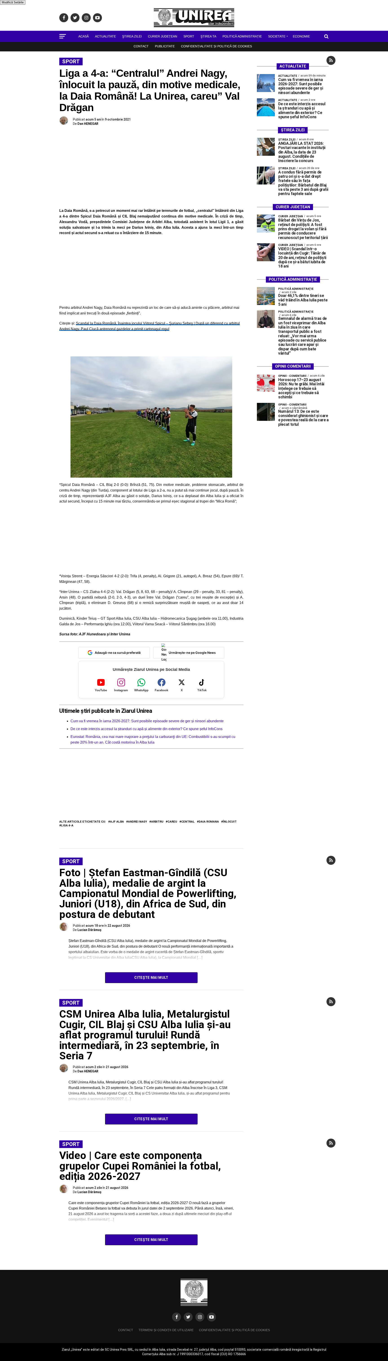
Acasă (83, 36)
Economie (301, 36)
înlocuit (230, 821)
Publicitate (165, 46)
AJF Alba (117, 821)
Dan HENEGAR (87, 123)
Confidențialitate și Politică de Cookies (216, 46)
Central (188, 821)
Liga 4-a (67, 825)
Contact (141, 46)
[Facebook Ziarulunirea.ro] (176, 1317)
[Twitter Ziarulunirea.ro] (188, 1317)
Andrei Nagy (137, 821)
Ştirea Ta (208, 36)
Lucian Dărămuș (89, 930)
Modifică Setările (13, 2)
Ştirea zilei (132, 36)
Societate (276, 36)
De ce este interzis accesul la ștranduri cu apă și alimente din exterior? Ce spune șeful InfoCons (147, 729)
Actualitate (105, 36)
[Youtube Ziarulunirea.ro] (211, 1317)
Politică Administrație (242, 36)
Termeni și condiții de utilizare (166, 1330)
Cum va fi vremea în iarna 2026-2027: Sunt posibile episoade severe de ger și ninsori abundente (147, 721)
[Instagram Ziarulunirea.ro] (199, 1317)
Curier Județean (162, 36)
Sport (188, 36)
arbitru (157, 821)
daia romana (209, 821)
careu (172, 821)
